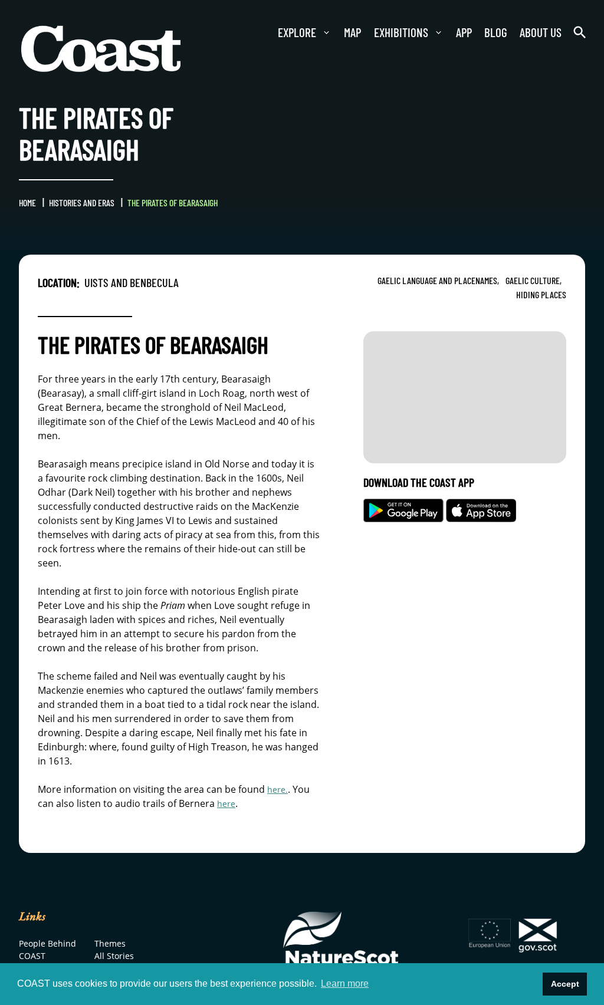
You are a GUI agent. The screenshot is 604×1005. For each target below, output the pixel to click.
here (227, 803)
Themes (112, 944)
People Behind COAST (34, 958)
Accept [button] (565, 983)
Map (324, 32)
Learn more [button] (345, 983)
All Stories (116, 958)
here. (278, 789)
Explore (264, 32)
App (446, 32)
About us (533, 32)
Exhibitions (379, 32)
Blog (482, 32)
